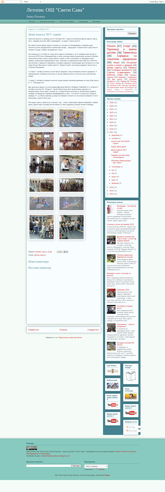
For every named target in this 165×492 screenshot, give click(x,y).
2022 (112, 116)
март (114, 180)
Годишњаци (83, 21)
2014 (112, 194)
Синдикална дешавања (125, 91)
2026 (112, 103)
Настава (133, 81)
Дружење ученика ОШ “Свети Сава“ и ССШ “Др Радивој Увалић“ (126, 239)
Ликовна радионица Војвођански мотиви (125, 256)
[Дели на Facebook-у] (65, 252)
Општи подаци (115, 83)
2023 (112, 112)
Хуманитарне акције (116, 87)
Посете (111, 46)
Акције (116, 62)
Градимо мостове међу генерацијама (120, 156)
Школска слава (114, 75)
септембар (116, 167)
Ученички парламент (129, 85)
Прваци (123, 81)
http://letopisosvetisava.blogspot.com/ (56, 456)
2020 (112, 122)
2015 (112, 191)
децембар (116, 135)
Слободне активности (121, 70)
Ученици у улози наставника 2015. (120, 224)
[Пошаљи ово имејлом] (58, 252)
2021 (112, 119)
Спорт (127, 46)
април (114, 177)
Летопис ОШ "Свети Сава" (55, 9)
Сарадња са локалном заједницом (122, 57)
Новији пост (33, 330)
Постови (131, 427)
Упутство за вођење (67, 21)
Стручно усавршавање (118, 72)
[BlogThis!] (60, 252)
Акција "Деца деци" (118, 147)
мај (113, 173)
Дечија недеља (40, 255)
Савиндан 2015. (123, 290)
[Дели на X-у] (62, 252)
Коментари (132, 431)
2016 (112, 187)
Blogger (107, 475)
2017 (112, 132)
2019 (112, 126)
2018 (112, 129)
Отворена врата (131, 83)
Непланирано (111, 91)
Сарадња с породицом (127, 77)
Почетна (32, 21)
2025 (112, 106)
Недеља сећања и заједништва (120, 89)
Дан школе (117, 79)
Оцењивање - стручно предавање (125, 325)
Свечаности (113, 85)
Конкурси (130, 87)
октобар (115, 138)
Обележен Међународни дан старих (121, 162)
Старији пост (93, 330)
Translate (101, 469)
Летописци (96, 21)
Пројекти (132, 67)
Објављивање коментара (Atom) (70, 337)
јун (113, 170)
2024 (112, 109)
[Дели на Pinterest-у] (67, 252)
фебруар (115, 183)
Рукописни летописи (47, 21)
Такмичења (130, 52)
